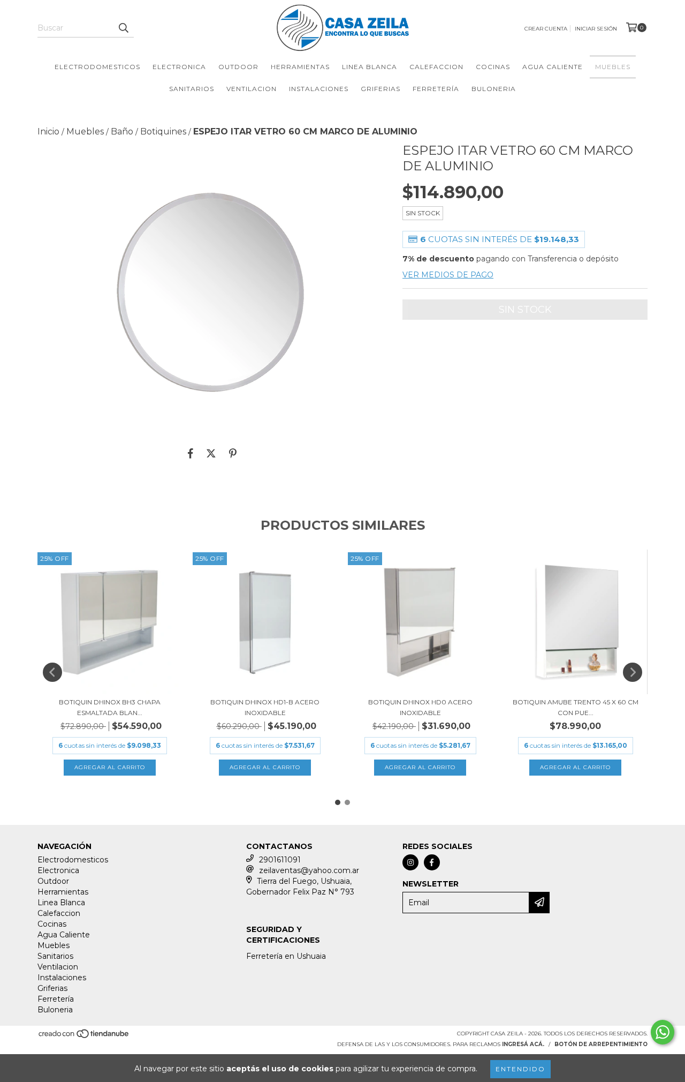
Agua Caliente (552, 67)
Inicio (48, 131)
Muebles (612, 67)
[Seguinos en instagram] (410, 862)
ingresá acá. (523, 1044)
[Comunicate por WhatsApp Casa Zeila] (662, 1032)
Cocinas (493, 67)
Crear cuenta (545, 28)
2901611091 (280, 860)
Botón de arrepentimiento (601, 1044)
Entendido (520, 1069)
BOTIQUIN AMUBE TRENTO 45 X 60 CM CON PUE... (575, 707)
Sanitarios (191, 89)
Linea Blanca (369, 67)
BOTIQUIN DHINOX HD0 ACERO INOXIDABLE (420, 707)
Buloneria (493, 89)
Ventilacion (251, 89)
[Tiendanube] (84, 1036)
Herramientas (300, 67)
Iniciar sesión (596, 28)
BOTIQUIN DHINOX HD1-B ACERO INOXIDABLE (264, 707)
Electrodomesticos (97, 67)
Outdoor (238, 67)
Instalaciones (318, 89)
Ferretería (436, 89)
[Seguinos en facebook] (432, 862)
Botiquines (163, 131)
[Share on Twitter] (211, 453)
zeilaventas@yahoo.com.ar (309, 870)
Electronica (179, 67)
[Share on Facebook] (190, 453)
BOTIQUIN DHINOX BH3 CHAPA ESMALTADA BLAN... (110, 707)
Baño (122, 131)
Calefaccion (436, 67)
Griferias (380, 89)
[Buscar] (123, 27)
